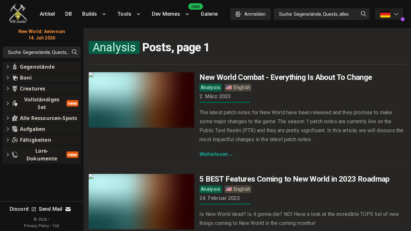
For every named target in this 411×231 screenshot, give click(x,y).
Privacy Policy (36, 226)
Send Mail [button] (50, 209)
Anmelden (255, 14)
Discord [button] (19, 209)
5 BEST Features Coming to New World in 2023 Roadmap (294, 179)
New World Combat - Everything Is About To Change (285, 77)
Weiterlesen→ (216, 154)
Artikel (47, 14)
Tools (124, 14)
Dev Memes (174, 11)
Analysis (210, 87)
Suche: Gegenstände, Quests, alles (314, 14)
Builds (89, 14)
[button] (42, 67)
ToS (56, 226)
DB (68, 14)
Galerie (209, 14)
